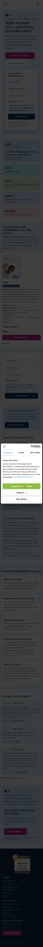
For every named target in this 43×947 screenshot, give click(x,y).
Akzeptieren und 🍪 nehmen (21, 486)
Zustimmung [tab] (8, 453)
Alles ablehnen (21, 499)
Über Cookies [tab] (35, 453)
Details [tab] (21, 453)
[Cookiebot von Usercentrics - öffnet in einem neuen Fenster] (30, 446)
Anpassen (20, 493)
